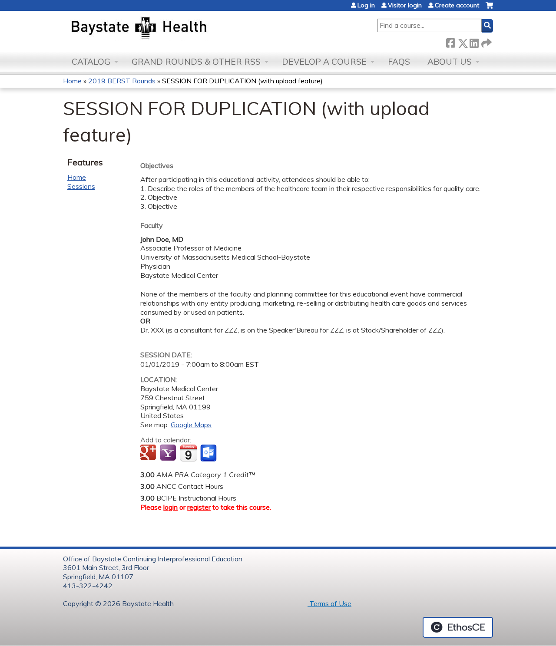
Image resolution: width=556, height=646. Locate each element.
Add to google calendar (149, 453)
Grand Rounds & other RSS (196, 61)
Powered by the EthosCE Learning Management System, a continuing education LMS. (458, 627)
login (170, 507)
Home (72, 80)
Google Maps (191, 424)
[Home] (179, 28)
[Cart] (489, 8)
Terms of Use (329, 603)
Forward (485, 41)
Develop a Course (324, 61)
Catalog (91, 61)
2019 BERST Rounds (122, 80)
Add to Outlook (209, 453)
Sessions (81, 186)
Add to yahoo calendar (169, 453)
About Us (449, 61)
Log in (366, 5)
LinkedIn (474, 41)
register (199, 507)
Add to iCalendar (188, 452)
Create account (457, 5)
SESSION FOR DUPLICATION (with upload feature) (242, 80)
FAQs (399, 61)
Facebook (450, 41)
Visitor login (405, 5)
